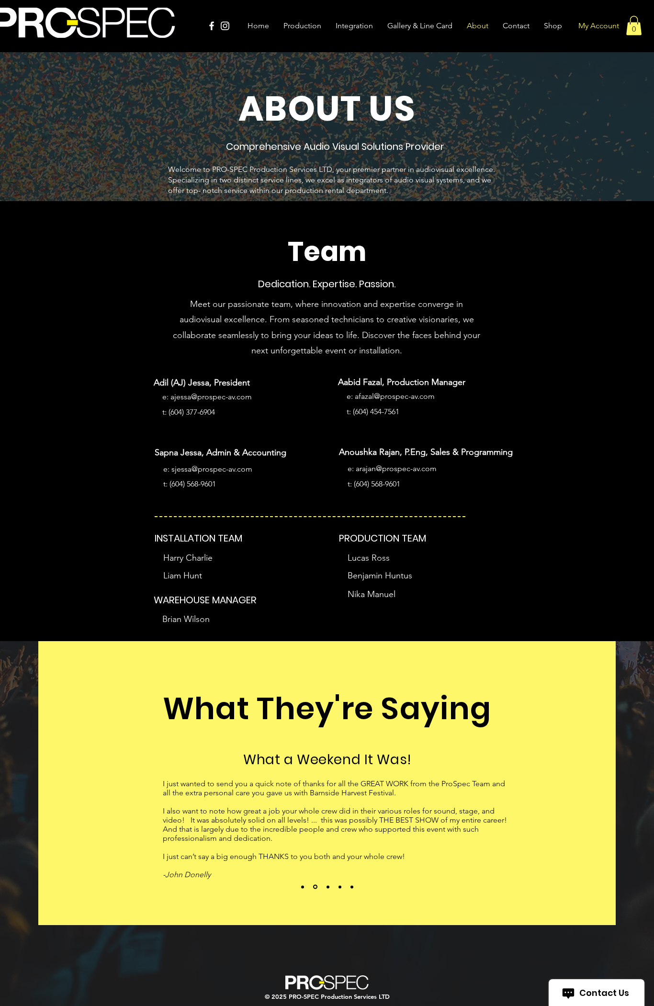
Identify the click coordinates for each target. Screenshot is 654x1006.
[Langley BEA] (302, 886)
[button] (634, 25)
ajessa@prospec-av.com (211, 396)
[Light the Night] (328, 886)
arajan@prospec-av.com (396, 468)
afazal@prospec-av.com (395, 396)
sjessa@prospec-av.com (211, 469)
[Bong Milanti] (351, 886)
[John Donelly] (315, 887)
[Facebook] (211, 26)
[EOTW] (339, 886)
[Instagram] (225, 26)
